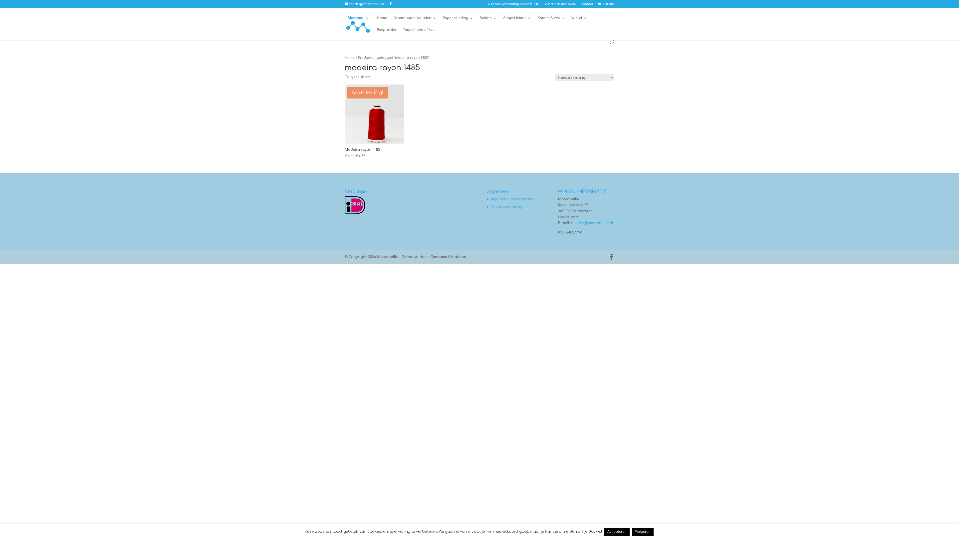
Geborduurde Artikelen (412, 18)
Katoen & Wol (549, 18)
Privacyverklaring (506, 207)
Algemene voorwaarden (512, 199)
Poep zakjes (387, 30)
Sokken (486, 18)
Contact (587, 4)
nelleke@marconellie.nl (592, 223)
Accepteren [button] (617, 532)
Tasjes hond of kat (418, 30)
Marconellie (387, 257)
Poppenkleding (455, 18)
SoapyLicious (514, 18)
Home (382, 18)
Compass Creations (448, 257)
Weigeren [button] (643, 532)
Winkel (576, 18)
